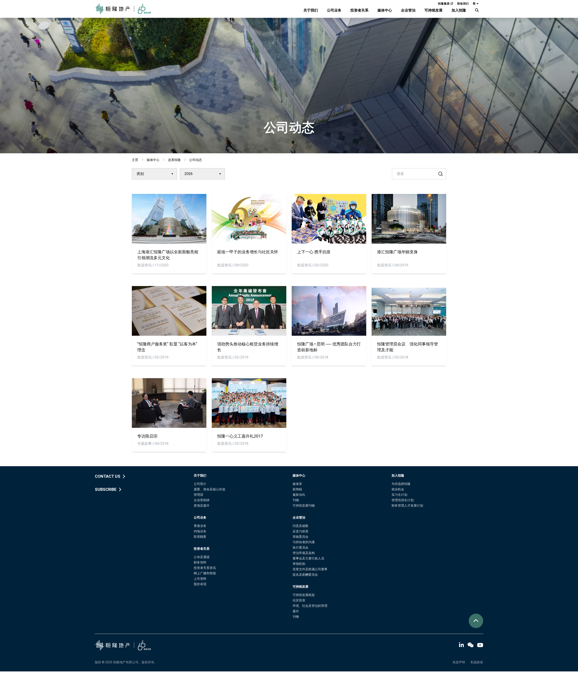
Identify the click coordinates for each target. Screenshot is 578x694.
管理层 (198, 494)
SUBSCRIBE (106, 489)
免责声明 (458, 662)
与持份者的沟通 (304, 542)
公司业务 (334, 10)
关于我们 (310, 10)
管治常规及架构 (304, 553)
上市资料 (200, 578)
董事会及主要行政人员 (308, 558)
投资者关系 (359, 10)
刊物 (296, 500)
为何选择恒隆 (401, 484)
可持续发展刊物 (304, 505)
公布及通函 (202, 557)
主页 (135, 160)
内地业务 (200, 531)
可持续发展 (433, 10)
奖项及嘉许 (202, 505)
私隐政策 (477, 662)
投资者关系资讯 (205, 568)
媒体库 (297, 484)
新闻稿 (297, 489)
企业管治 (408, 10)
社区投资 (299, 600)
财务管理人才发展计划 (407, 505)
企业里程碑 (202, 500)
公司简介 (200, 484)
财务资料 (200, 562)
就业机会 (398, 489)
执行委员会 (300, 547)
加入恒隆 (459, 10)
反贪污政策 (300, 531)
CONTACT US (107, 476)
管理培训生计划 (403, 500)
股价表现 (200, 584)
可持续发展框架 (304, 595)
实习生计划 (399, 494)
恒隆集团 (444, 3)
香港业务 (200, 526)
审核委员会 (300, 536)
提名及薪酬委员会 (305, 574)
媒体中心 (385, 10)
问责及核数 (300, 526)
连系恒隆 (174, 160)
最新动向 (299, 494)
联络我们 (463, 3)
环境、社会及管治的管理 (310, 606)
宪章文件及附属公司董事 (310, 569)
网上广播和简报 (205, 573)
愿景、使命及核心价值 (209, 489)
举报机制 (299, 564)
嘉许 (296, 611)
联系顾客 (200, 536)
